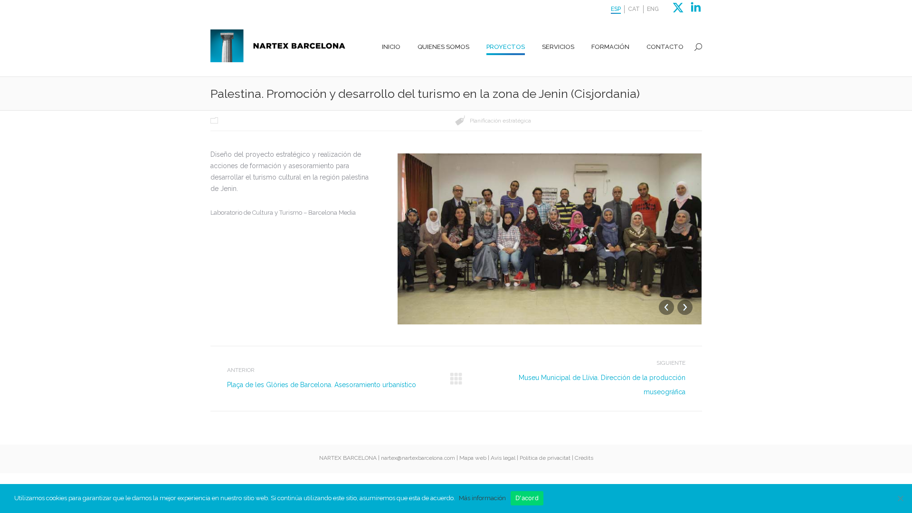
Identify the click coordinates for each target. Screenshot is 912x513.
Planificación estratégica (500, 120)
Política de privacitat (545, 458)
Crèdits (584, 458)
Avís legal (503, 458)
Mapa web (472, 458)
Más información (482, 498)
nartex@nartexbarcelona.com (418, 458)
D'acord (527, 498)
